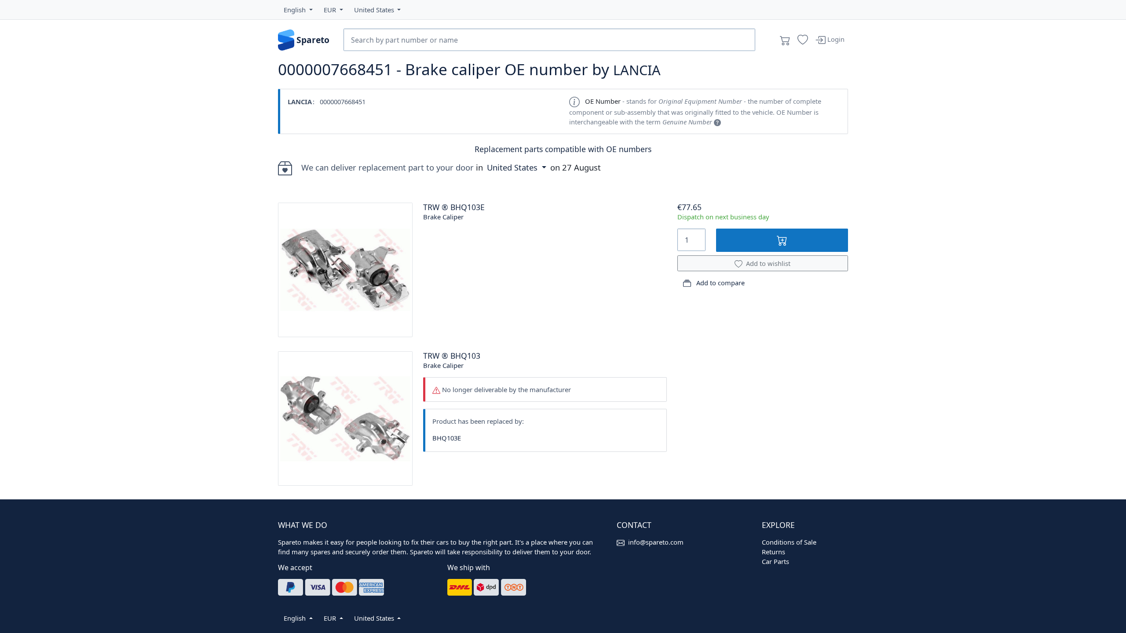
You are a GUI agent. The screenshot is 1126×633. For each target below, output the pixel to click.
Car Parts (775, 561)
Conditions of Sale (789, 542)
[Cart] (785, 40)
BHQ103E (446, 437)
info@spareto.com (656, 542)
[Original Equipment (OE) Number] (717, 121)
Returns (773, 551)
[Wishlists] (803, 40)
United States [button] (513, 167)
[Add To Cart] (782, 240)
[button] (298, 10)
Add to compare (720, 282)
